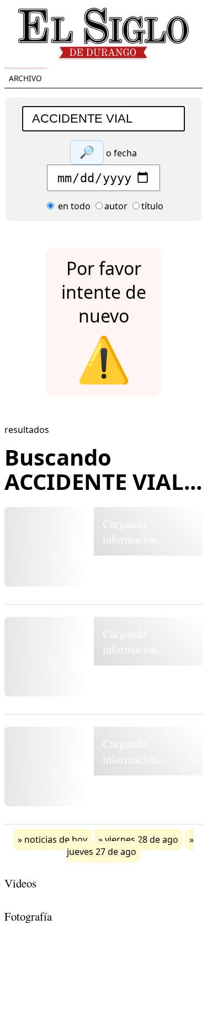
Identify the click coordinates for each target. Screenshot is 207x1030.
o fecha (121, 153)
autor (116, 206)
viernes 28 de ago (141, 839)
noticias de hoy (55, 839)
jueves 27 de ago (101, 852)
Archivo (25, 78)
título (152, 206)
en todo (73, 206)
